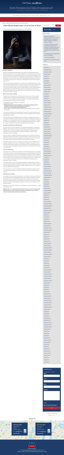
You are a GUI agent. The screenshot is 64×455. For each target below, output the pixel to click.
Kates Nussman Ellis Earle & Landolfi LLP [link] (15, 29)
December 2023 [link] (47, 107)
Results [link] (37, 15)
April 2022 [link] (46, 146)
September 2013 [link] (47, 326)
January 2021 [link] (46, 168)
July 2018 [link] (46, 214)
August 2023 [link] (46, 115)
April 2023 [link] (46, 124)
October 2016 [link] (47, 252)
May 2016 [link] (46, 263)
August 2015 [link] (46, 282)
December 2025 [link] (47, 69)
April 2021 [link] (46, 162)
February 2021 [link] (47, 166)
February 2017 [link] (47, 243)
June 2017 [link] (46, 234)
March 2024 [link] (46, 100)
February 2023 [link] (47, 129)
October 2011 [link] (47, 353)
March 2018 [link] (46, 221)
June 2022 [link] (46, 142)
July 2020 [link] (46, 179)
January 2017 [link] (46, 245)
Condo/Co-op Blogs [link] (43, 15)
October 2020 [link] (47, 173)
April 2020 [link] (46, 186)
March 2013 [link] (46, 337)
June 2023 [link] (46, 120)
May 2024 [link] (46, 96)
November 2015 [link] (47, 276)
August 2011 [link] (46, 355)
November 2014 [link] (47, 302)
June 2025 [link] (46, 78)
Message (45, 389)
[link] (32, 9)
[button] (30, 443)
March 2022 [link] (46, 148)
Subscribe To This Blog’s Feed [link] (52, 413)
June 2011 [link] (46, 357)
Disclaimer (45, 402)
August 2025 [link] (46, 74)
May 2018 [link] (46, 219)
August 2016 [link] (46, 256)
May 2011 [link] (46, 359)
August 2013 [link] (46, 329)
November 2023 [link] (47, 109)
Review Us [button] (32, 446)
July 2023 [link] (46, 118)
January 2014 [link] (46, 320)
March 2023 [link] (46, 126)
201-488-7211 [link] (37, 3)
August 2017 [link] (46, 232)
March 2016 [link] (46, 267)
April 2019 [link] (46, 199)
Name (45, 373)
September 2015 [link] (47, 280)
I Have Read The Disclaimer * (51, 405)
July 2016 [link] (46, 258)
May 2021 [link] (46, 159)
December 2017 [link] (47, 227)
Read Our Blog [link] (48, 29)
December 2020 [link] (47, 170)
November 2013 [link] (47, 324)
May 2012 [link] (46, 346)
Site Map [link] (23, 451)
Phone (45, 384)
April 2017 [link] (46, 238)
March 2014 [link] (46, 318)
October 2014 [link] (47, 304)
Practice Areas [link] (23, 15)
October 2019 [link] (47, 192)
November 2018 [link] (47, 205)
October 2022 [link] (47, 133)
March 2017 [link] (46, 241)
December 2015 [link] (47, 274)
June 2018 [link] (46, 216)
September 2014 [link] (47, 307)
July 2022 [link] (46, 140)
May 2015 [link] (46, 289)
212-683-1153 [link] (43, 431)
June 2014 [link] (46, 311)
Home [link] (14, 15)
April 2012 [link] (46, 348)
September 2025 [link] (47, 71)
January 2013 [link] (46, 342)
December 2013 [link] (47, 322)
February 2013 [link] (47, 340)
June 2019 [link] (46, 195)
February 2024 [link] (47, 102)
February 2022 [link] (47, 151)
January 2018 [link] (46, 225)
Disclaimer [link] (19, 451)
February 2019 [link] (47, 201)
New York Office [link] (40, 433)
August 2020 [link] (46, 177)
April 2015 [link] (46, 291)
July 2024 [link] (46, 93)
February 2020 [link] (47, 190)
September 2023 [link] (47, 113)
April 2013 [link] (46, 335)
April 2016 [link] (46, 265)
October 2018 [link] (47, 208)
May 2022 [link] (46, 144)
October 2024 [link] (47, 89)
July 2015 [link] (46, 285)
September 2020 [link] (47, 175)
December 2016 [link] (47, 247)
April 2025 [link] (46, 80)
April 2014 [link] (46, 315)
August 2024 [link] (46, 91)
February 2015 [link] (47, 296)
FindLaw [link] (45, 451)
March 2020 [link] (46, 188)
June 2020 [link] (46, 181)
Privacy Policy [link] (28, 451)
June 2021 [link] (46, 157)
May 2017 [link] (46, 236)
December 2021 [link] (47, 155)
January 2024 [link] (46, 104)
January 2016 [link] (46, 271)
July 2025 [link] (46, 76)
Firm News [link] (29, 29)
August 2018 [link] (46, 212)
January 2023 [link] (46, 131)
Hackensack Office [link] (16, 433)
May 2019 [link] (46, 197)
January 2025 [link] (46, 87)
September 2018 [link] (47, 210)
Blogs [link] (33, 15)
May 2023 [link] (46, 122)
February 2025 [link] (47, 85)
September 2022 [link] (47, 135)
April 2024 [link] (46, 98)
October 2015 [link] (47, 278)
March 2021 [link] (46, 164)
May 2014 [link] (46, 313)
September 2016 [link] (47, 254)
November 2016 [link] (47, 249)
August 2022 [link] (46, 137)
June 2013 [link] (46, 331)
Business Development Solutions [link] (37, 451)
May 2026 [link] (46, 67)
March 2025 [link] (46, 82)
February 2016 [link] (47, 269)
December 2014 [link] (47, 300)
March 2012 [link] (46, 351)
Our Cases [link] (29, 15)
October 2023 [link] (47, 111)
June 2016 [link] (46, 260)
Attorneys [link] (17, 15)
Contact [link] (49, 15)
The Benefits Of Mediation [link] (49, 57)
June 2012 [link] (46, 344)
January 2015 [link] (46, 298)
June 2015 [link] (46, 287)
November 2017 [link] (47, 230)
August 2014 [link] (46, 309)
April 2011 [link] (46, 362)
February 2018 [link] (47, 223)
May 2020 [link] (46, 184)
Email (45, 378)
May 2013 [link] (46, 333)
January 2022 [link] (46, 153)
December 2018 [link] (47, 203)
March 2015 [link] (46, 293)
